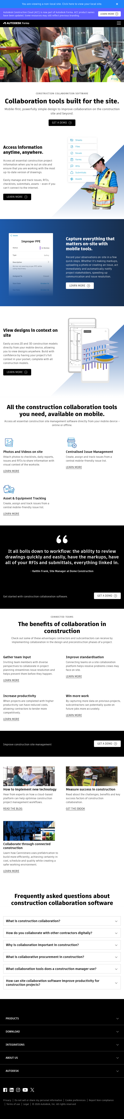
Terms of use (13, 1104)
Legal (26, 1104)
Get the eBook (75, 809)
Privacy (7, 1100)
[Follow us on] (5, 1090)
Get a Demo (104, 596)
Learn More (107, 14)
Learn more (15, 197)
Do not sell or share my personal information (38, 1100)
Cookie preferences (75, 1100)
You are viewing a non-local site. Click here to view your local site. (62, 4)
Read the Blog (12, 809)
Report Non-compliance (101, 1100)
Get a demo (59, 122)
